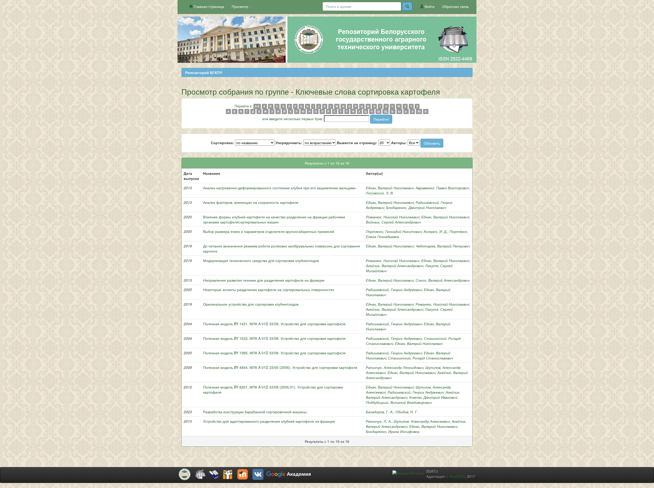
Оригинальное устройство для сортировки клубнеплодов (250, 304)
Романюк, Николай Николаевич (392, 216)
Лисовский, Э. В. (380, 192)
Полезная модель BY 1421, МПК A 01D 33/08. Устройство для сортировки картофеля (274, 323)
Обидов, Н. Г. (406, 411)
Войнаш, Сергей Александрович (393, 221)
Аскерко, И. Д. (436, 231)
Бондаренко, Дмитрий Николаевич (416, 207)
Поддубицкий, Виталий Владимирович (399, 402)
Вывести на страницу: (357, 142)
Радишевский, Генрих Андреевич (394, 289)
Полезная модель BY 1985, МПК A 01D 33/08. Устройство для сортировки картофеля (274, 352)
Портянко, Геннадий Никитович (394, 231)
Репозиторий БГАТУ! (204, 72)
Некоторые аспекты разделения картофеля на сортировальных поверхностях (268, 289)
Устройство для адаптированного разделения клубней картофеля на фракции (269, 421)
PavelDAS (457, 476)
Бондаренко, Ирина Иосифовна (392, 431)
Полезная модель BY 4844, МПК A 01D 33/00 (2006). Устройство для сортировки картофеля (280, 367)
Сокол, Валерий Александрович (443, 280)
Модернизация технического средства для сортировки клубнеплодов (261, 260)
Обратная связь (455, 6)
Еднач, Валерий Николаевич (390, 187)
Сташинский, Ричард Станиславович (420, 357)
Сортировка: (222, 142)
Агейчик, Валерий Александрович (394, 265)
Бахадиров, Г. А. (379, 411)
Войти (429, 6)
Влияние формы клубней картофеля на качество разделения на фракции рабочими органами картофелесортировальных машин (274, 219)
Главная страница (208, 6)
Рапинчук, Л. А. (379, 421)
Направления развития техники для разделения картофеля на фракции (263, 280)
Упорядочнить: (288, 142)
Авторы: (399, 142)
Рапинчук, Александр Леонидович (394, 367)
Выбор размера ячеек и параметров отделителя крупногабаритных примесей (268, 231)
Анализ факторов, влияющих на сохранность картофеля (250, 202)
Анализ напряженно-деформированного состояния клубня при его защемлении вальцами (279, 187)
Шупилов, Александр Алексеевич (422, 421)
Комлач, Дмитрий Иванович (433, 397)
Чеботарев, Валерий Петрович (443, 245)
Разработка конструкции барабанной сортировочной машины (255, 411)
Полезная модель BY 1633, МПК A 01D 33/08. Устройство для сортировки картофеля (274, 338)
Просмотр (240, 6)
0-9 (257, 106)
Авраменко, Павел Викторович (442, 187)
